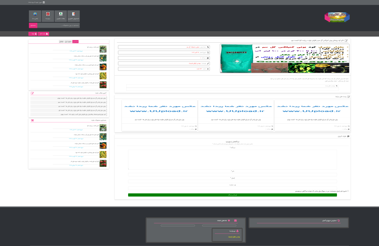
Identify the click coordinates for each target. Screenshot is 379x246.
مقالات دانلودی (61, 19)
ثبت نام (42, 33)
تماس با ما (35, 19)
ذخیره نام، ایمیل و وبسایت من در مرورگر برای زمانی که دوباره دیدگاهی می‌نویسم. (321, 191)
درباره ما (48, 19)
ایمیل (232, 178)
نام (232, 171)
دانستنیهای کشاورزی (73, 19)
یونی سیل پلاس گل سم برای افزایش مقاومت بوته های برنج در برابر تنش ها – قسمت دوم (159, 119)
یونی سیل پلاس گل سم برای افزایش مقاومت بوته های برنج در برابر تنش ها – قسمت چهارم (312, 119)
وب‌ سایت (232, 185)
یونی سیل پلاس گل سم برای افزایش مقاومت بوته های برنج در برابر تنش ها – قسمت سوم (236, 119)
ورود (33, 33)
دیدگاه (232, 147)
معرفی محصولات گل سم (193, 47)
